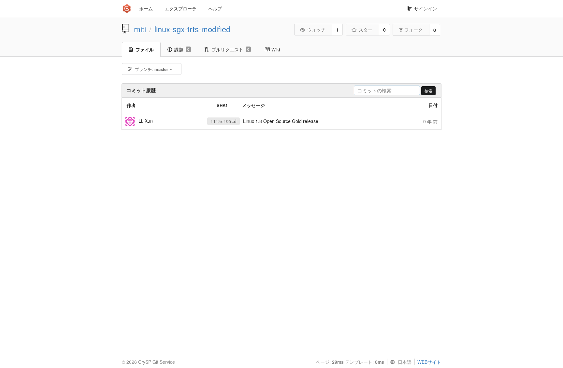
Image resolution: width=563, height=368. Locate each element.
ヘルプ (215, 8)
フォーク (413, 29)
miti (140, 28)
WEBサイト (429, 362)
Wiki (275, 49)
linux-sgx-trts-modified (192, 28)
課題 (181, 49)
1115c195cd (223, 121)
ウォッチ (316, 29)
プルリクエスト (230, 49)
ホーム (146, 8)
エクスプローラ (180, 8)
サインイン (425, 8)
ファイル (145, 49)
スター (365, 29)
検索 (428, 90)
